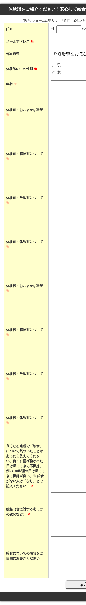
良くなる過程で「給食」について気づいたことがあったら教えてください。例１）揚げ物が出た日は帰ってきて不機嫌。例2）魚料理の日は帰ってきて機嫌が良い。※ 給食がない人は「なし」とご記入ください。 (25, 466)
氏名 (9, 29)
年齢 (11, 84)
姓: (53, 29)
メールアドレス (20, 41)
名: (84, 29)
